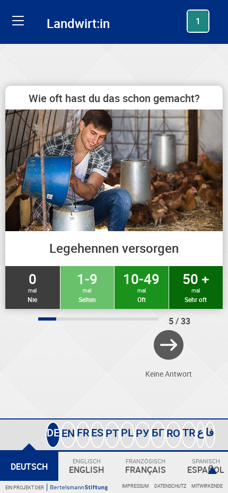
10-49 (141, 287)
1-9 (87, 287)
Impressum (135, 485)
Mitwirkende (207, 485)
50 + (195, 287)
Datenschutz (170, 485)
